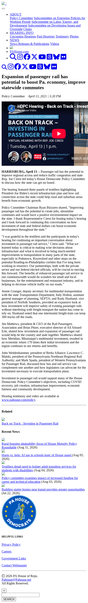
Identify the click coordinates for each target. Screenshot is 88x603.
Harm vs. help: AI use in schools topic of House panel (37, 455)
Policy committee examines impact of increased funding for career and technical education (40, 479)
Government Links (14, 558)
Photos (74, 36)
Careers (6, 551)
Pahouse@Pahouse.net (16, 579)
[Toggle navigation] (3, 8)
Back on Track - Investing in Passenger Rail (30, 423)
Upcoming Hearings (23, 36)
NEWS (14, 40)
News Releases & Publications (29, 44)
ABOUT (15, 14)
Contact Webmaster (14, 565)
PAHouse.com (19, 51)
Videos (54, 44)
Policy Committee (21, 18)
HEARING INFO (22, 32)
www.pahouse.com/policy (18, 400)
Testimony (62, 36)
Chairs (27, 29)
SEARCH (8, 599)
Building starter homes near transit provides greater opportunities (43, 489)
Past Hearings (46, 36)
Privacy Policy (11, 544)
